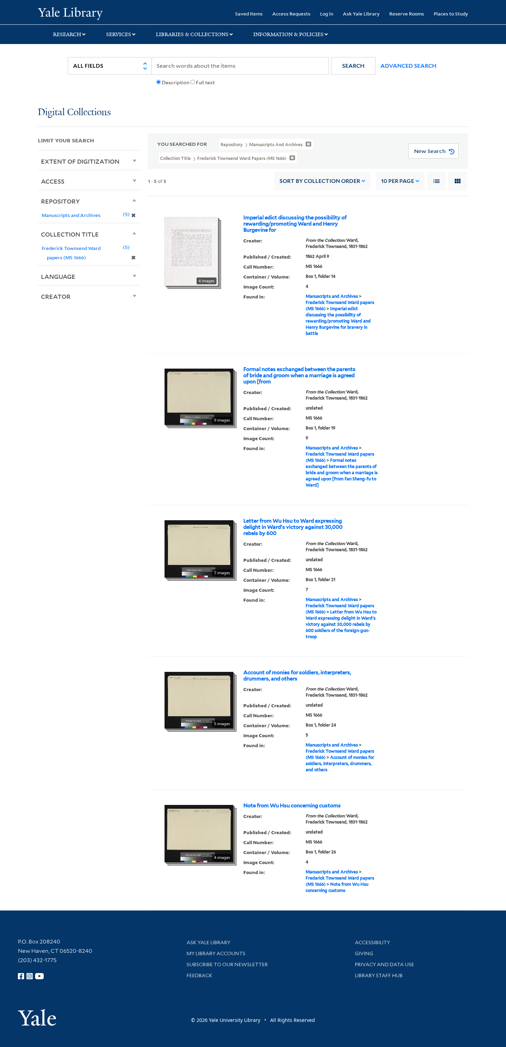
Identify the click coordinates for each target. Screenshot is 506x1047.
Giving (364, 953)
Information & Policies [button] (288, 34)
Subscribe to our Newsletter (227, 964)
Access (52, 181)
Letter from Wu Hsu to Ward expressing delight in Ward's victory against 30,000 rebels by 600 (292, 527)
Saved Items (249, 13)
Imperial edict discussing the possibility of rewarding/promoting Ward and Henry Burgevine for (295, 224)
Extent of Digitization (80, 161)
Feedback (199, 975)
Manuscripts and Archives (332, 296)
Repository (60, 201)
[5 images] (199, 700)
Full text (205, 82)
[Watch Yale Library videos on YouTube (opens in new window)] (39, 976)
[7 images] (199, 548)
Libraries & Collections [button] (192, 34)
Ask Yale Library (361, 13)
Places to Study (451, 13)
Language (58, 276)
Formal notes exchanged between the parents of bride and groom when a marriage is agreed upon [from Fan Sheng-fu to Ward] (342, 473)
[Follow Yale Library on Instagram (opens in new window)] (30, 976)
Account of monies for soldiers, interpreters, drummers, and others (297, 675)
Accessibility (372, 942)
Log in (326, 13)
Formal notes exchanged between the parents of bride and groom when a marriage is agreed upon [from (299, 375)
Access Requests (291, 13)
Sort (320, 181)
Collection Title (70, 234)
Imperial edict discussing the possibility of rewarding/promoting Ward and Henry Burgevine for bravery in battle (338, 321)
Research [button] (67, 34)
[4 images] (191, 251)
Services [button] (118, 34)
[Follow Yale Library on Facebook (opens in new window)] (21, 976)
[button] (353, 66)
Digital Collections (74, 112)
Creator (56, 296)
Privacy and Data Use (384, 964)
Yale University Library (70, 13)
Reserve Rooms (406, 13)
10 (397, 181)
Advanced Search (408, 66)
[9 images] (199, 396)
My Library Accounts (216, 953)
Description (175, 82)
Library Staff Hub (379, 975)
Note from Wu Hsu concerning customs (292, 806)
